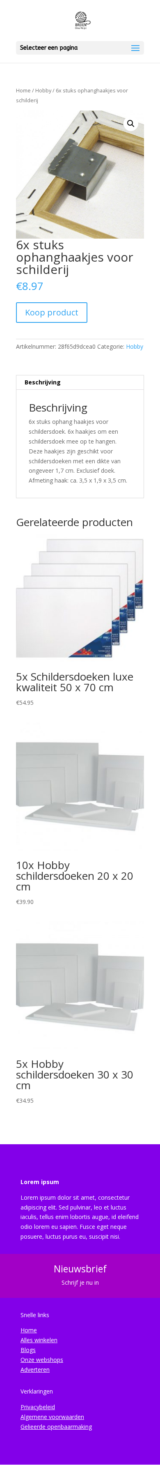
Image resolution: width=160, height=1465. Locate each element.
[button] (130, 123)
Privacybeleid (38, 1407)
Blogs (28, 1350)
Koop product (51, 312)
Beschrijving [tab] (43, 382)
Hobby (43, 90)
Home (23, 90)
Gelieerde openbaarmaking (56, 1427)
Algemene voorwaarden (52, 1417)
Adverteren (35, 1369)
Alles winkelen (39, 1340)
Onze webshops (42, 1360)
